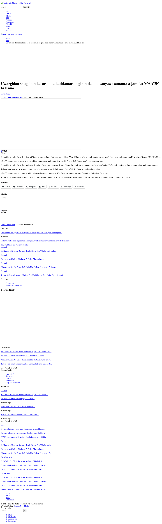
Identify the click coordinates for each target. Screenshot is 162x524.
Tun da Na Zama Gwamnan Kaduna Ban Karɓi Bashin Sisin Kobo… (27, 364)
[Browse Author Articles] (5, 223)
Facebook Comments (14, 285)
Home (8, 493)
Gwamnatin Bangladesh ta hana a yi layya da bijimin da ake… (24, 465)
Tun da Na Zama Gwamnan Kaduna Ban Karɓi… (20, 415)
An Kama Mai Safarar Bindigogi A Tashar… (18, 399)
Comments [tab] (10, 283)
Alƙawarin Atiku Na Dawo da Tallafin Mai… (18, 407)
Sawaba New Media (21, 506)
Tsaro (8, 28)
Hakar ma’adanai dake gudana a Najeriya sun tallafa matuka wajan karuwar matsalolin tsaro (35, 241)
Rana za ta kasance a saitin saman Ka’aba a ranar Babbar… (23, 433)
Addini (8, 30)
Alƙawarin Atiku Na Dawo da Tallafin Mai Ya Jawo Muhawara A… (26, 360)
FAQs (8, 496)
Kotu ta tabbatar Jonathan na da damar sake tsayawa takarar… (24, 489)
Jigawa (10, 380)
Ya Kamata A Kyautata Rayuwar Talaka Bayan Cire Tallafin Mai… (26, 352)
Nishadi (9, 26)
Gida (7, 11)
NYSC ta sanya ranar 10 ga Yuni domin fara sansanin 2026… (24, 437)
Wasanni (9, 20)
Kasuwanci (10, 22)
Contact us (10, 500)
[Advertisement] (81, 62)
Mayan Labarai (13, 383)
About (8, 498)
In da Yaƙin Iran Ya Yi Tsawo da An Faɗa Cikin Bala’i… (22, 461)
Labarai (8, 13)
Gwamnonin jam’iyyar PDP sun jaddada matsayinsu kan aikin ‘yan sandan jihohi (31, 233)
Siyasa (8, 16)
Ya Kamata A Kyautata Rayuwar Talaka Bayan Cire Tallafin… (24, 395)
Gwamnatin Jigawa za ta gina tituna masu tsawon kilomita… (23, 429)
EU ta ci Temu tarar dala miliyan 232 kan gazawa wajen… (23, 469)
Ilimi (7, 18)
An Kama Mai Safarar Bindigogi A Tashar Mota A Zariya (22, 356)
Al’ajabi (9, 24)
